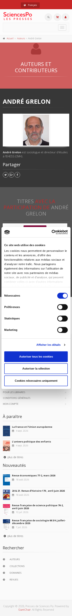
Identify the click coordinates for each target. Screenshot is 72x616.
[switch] (62, 307)
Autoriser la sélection (36, 368)
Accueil (10, 38)
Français (32, 5)
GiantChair (24, 609)
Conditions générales (16, 398)
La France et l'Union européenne (32, 426)
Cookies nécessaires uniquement (36, 380)
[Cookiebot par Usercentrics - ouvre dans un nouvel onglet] (52, 232)
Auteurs (21, 38)
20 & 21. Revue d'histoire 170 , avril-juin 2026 (38, 490)
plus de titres (15, 457)
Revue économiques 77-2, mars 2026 (33, 475)
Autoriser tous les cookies (36, 356)
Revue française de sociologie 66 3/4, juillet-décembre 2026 (39, 522)
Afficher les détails (48, 344)
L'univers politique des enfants (31, 441)
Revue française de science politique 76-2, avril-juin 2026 (38, 507)
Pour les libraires (14, 392)
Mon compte (10, 403)
